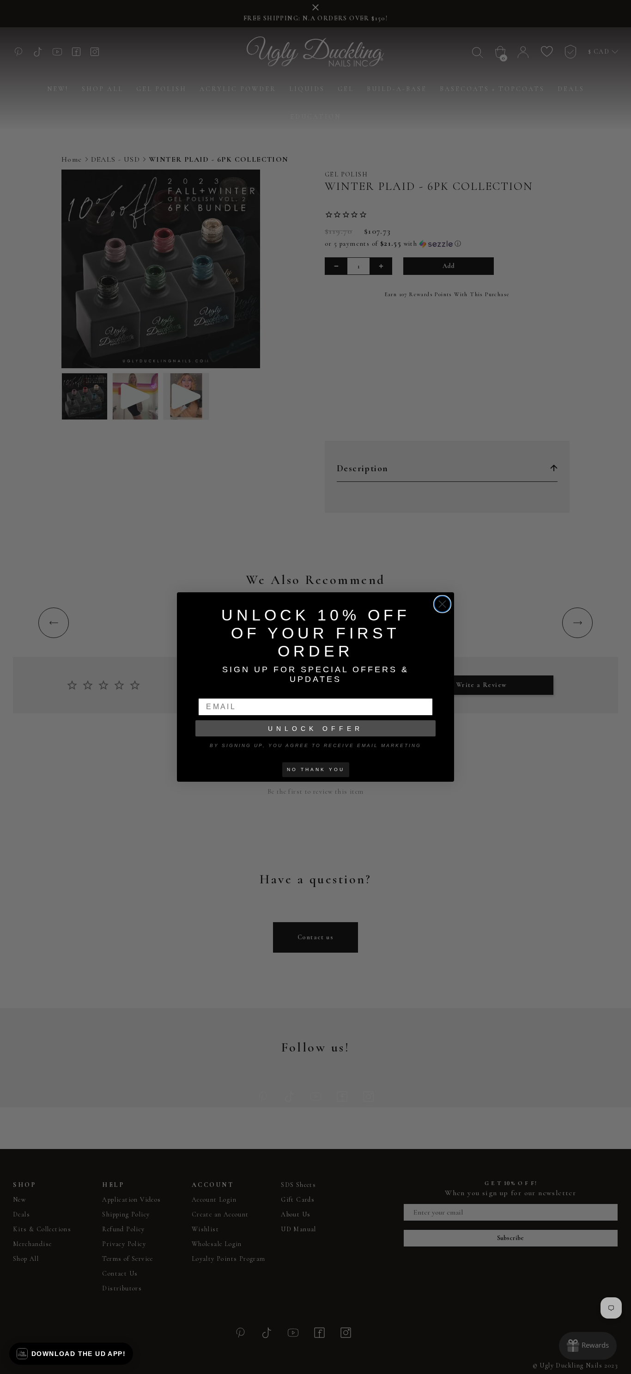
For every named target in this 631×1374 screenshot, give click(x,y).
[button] (71, 1354)
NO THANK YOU (316, 769)
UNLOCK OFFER (315, 728)
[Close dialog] (442, 604)
